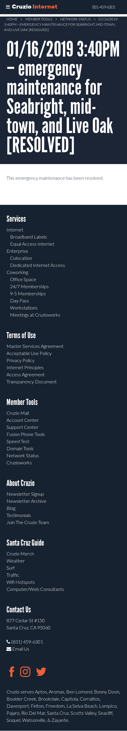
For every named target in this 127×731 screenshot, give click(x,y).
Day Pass (19, 300)
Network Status (75, 19)
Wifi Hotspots (20, 582)
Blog (10, 508)
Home (11, 19)
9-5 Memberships (28, 293)
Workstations (24, 307)
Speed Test (17, 441)
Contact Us (18, 609)
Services (16, 219)
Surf (10, 567)
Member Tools (38, 19)
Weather (15, 560)
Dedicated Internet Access (37, 265)
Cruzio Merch (20, 553)
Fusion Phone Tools (25, 434)
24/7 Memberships (29, 286)
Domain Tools (20, 448)
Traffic (12, 575)
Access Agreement (25, 374)
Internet (14, 229)
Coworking (17, 272)
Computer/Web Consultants (35, 589)
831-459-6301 (103, 7)
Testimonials (18, 515)
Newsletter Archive (26, 501)
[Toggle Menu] (8, 7)
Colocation (21, 258)
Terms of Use (21, 335)
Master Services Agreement (35, 346)
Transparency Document (31, 381)
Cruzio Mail (17, 413)
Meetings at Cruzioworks (35, 314)
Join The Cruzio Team (27, 522)
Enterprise (17, 251)
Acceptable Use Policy (29, 353)
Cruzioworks (19, 462)
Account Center (22, 420)
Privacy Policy (20, 360)
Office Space (23, 279)
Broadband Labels (28, 236)
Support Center (22, 427)
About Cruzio (20, 483)
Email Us (20, 648)
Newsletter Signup (25, 494)
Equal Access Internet (32, 244)
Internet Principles (25, 367)
